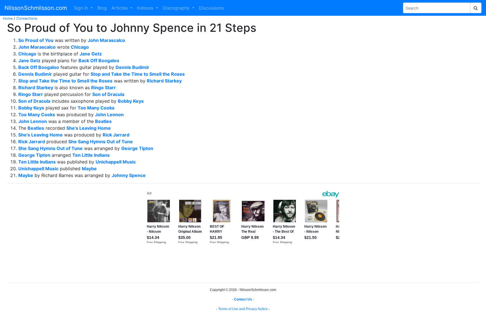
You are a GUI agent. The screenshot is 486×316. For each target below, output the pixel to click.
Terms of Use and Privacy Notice (243, 309)
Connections (26, 18)
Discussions (211, 8)
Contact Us (243, 299)
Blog (102, 8)
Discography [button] (177, 8)
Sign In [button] (81, 8)
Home (8, 18)
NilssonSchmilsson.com (35, 8)
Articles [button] (120, 8)
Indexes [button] (146, 8)
